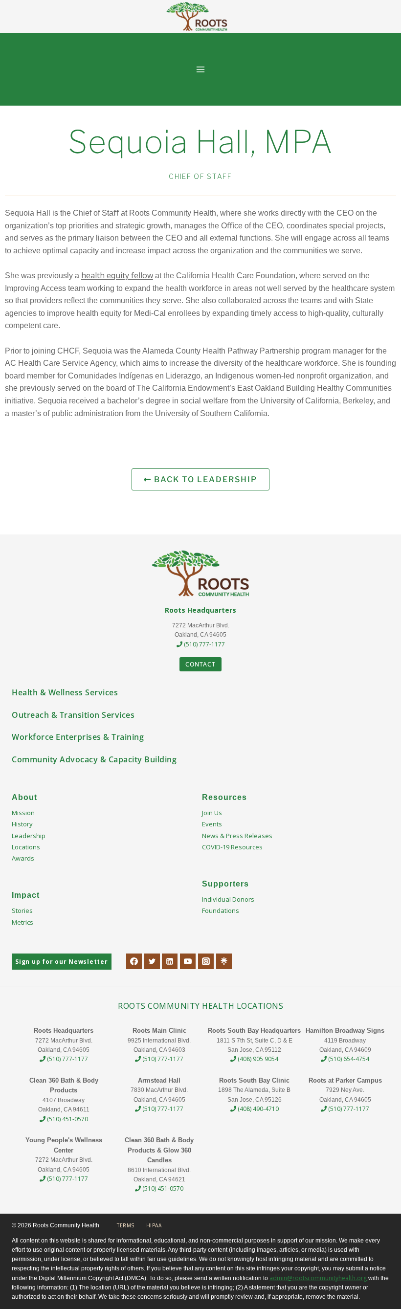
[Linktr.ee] (224, 961)
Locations (26, 847)
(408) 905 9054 (257, 1059)
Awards (23, 858)
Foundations (220, 910)
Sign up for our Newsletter (61, 961)
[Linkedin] (170, 961)
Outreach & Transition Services (73, 715)
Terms (125, 1225)
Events (212, 824)
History (22, 824)
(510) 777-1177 (203, 644)
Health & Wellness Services (65, 692)
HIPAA (154, 1225)
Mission (23, 812)
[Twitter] (152, 961)
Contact (200, 664)
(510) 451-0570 (66, 1119)
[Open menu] (201, 69)
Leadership (28, 835)
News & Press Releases (237, 835)
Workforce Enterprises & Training (78, 737)
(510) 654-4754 (348, 1059)
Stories (22, 910)
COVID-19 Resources (232, 847)
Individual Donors (228, 899)
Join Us (212, 812)
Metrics (22, 922)
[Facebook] (134, 961)
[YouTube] (188, 961)
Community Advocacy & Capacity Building (94, 759)
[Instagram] (206, 961)
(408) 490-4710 (257, 1109)
